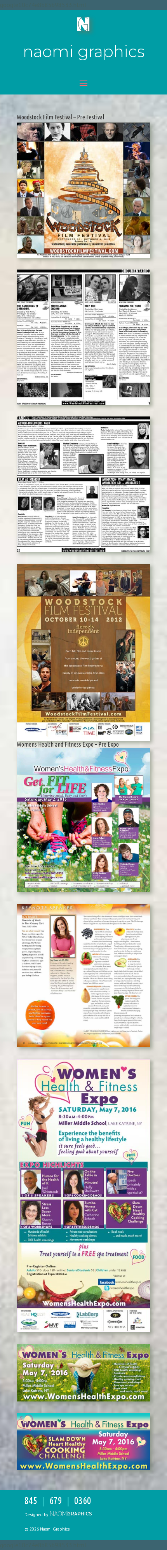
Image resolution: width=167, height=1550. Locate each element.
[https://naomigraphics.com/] (70, 1514)
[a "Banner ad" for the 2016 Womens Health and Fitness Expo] (83, 1401)
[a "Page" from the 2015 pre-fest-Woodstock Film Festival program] (83, 405)
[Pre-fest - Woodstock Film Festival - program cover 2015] (83, 258)
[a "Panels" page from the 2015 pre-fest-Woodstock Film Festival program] (83, 552)
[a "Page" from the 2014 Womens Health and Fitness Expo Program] (83, 1047)
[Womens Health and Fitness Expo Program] (83, 892)
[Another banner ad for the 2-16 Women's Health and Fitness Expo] (83, 1470)
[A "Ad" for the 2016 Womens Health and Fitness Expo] (83, 1332)
